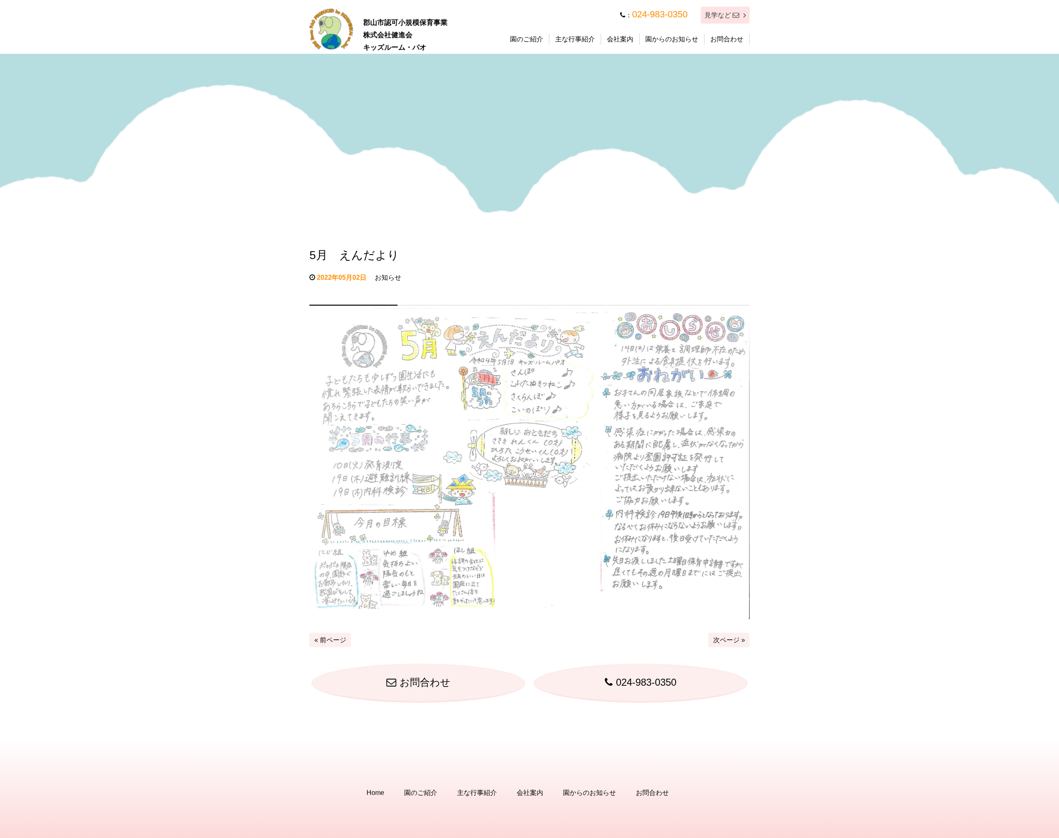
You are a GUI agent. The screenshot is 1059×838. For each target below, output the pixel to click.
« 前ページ (330, 640)
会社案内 (620, 39)
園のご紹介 (526, 39)
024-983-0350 (660, 14)
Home (375, 792)
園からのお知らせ (671, 39)
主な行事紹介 (575, 39)
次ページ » (729, 640)
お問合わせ (726, 39)
